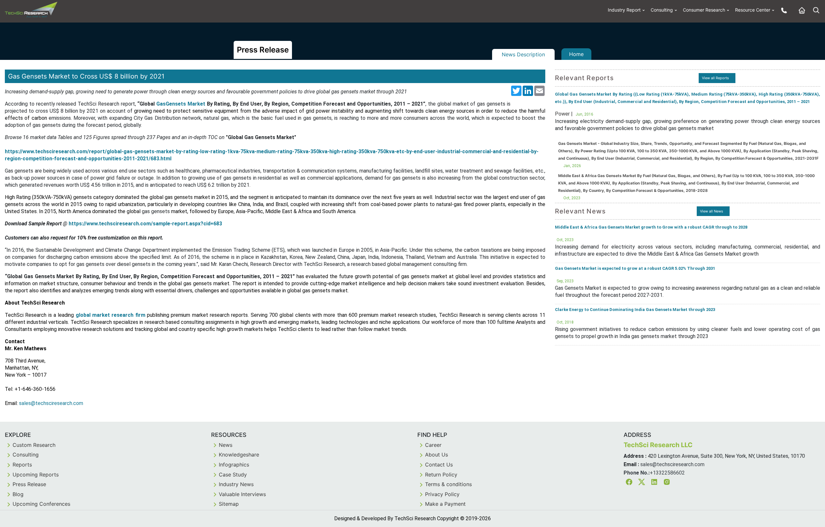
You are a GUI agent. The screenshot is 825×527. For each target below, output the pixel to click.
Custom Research (34, 445)
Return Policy (441, 474)
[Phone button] (782, 10)
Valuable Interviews (242, 494)
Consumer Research (704, 10)
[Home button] (800, 10)
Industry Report (624, 10)
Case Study (233, 474)
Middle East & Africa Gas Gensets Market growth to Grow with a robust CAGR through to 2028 (651, 227)
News (225, 445)
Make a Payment (445, 504)
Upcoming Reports (36, 474)
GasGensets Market (180, 104)
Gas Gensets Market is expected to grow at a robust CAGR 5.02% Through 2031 (635, 268)
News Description (523, 54)
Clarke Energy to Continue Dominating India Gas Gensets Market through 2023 (635, 309)
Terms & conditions (448, 484)
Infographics (234, 464)
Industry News (236, 484)
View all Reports (715, 78)
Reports (22, 464)
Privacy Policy (442, 494)
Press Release (29, 484)
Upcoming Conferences (41, 504)
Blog (18, 494)
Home (576, 54)
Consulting (662, 10)
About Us (436, 454)
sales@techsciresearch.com (672, 464)
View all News (711, 211)
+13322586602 (667, 473)
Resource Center (752, 10)
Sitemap (229, 504)
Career (433, 445)
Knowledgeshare (239, 454)
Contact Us (439, 464)
